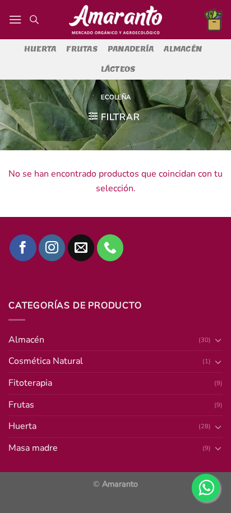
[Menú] (15, 19)
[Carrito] (214, 19)
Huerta (40, 49)
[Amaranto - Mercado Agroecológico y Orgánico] (115, 19)
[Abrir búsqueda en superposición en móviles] (34, 20)
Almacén (183, 49)
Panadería (131, 49)
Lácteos (118, 69)
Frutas (82, 49)
